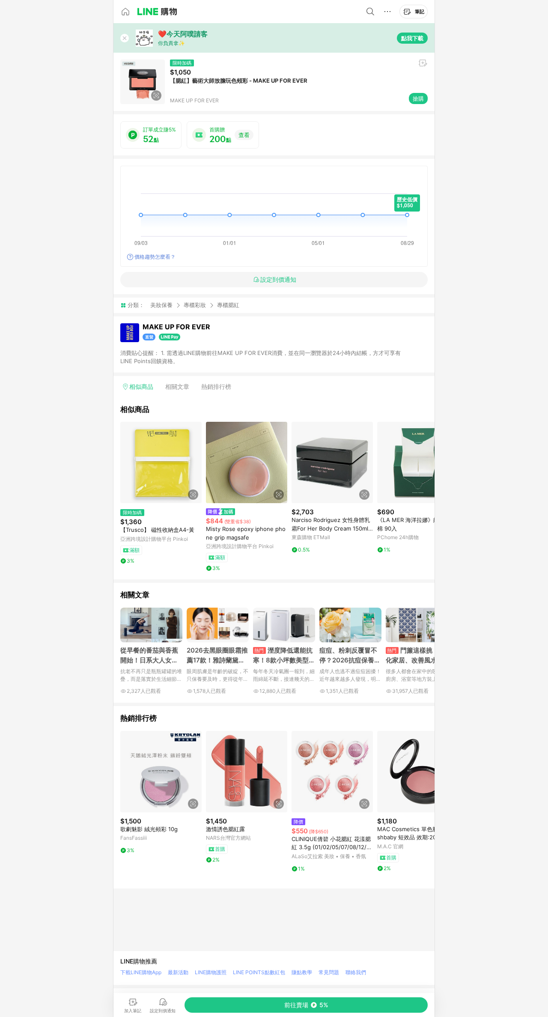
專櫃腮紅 (228, 305)
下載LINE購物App (140, 972)
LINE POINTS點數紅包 (259, 972)
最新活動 (178, 972)
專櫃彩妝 (195, 304)
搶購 (418, 98)
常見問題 (329, 972)
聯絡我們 (355, 972)
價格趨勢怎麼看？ (155, 257)
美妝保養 (161, 304)
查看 (244, 134)
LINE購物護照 (210, 972)
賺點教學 (302, 972)
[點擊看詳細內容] (161, 462)
